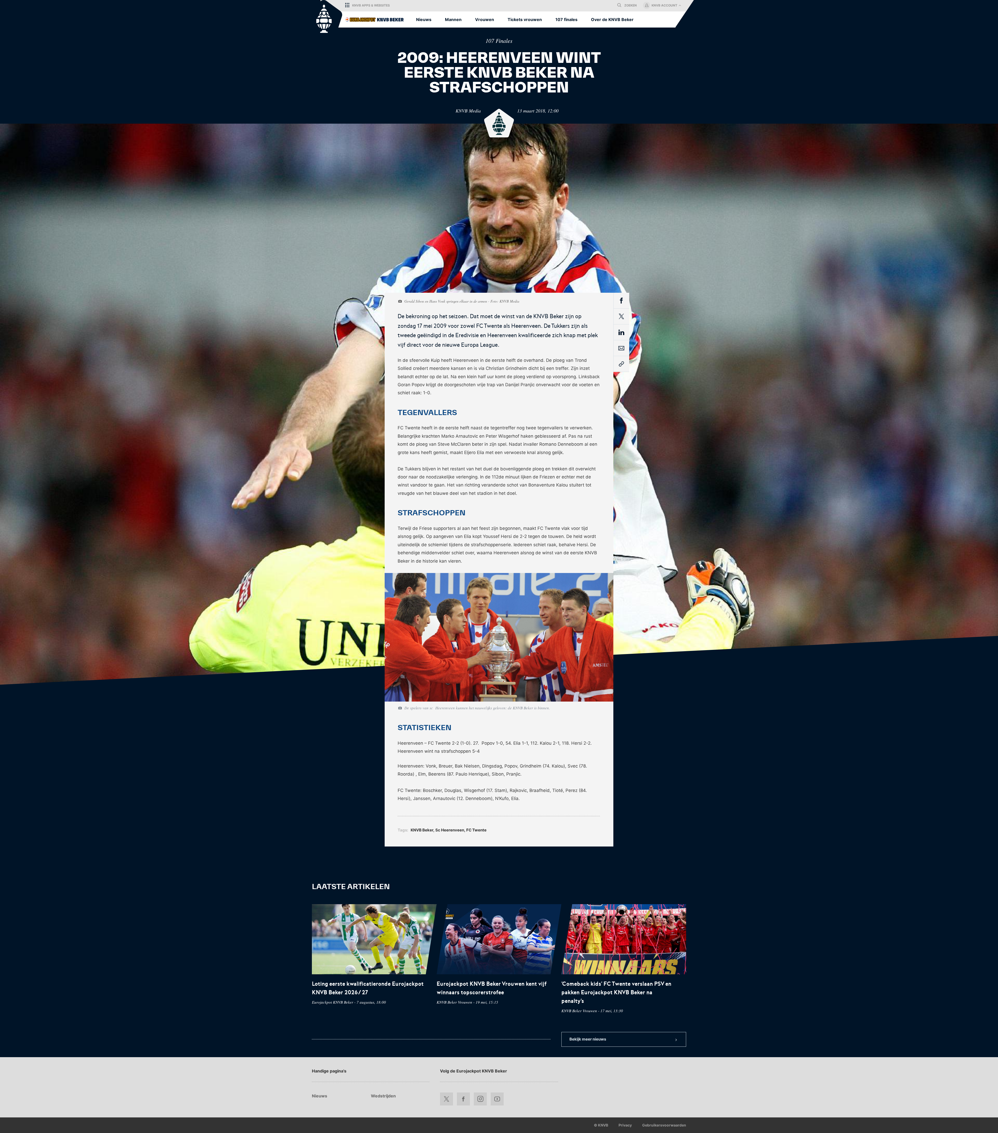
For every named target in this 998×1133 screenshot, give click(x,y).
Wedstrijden (383, 1095)
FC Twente (476, 830)
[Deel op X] (621, 316)
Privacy (625, 1125)
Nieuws (319, 1095)
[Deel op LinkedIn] (621, 333)
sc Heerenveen (449, 830)
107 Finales (499, 40)
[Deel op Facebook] (621, 301)
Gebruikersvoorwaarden (664, 1125)
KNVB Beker (422, 830)
